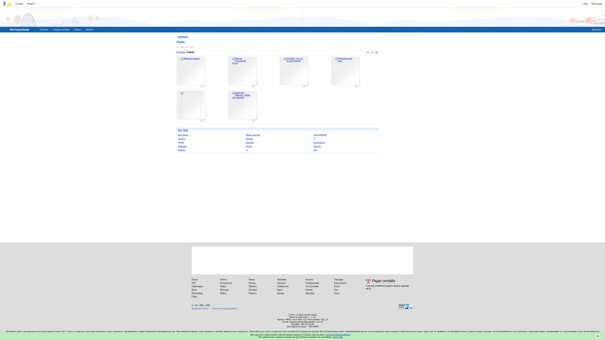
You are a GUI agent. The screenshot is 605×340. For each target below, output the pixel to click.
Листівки (253, 290)
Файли (223, 293)
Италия (249, 139)
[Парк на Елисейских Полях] (242, 71)
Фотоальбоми (312, 286)
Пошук (252, 279)
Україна (181, 139)
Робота (223, 279)
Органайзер (197, 293)
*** (315, 139)
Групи (337, 293)
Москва (317, 146)
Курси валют (340, 283)
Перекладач (197, 286)
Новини (309, 290)
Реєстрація (596, 4)
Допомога (596, 29)
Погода (252, 283)
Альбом (180, 52)
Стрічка (77, 29)
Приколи (253, 286)
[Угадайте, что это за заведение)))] (294, 71)
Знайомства (282, 286)
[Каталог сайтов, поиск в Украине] (406, 305)
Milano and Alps (253, 135)
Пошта (195, 279)
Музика (280, 293)
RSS (194, 283)
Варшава (182, 146)
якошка (183, 37)
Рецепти (252, 293)
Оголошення (226, 283)
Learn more (338, 337)
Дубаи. (249, 146)
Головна (19, 4)
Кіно (336, 290)
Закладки (338, 279)
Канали (89, 29)
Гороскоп (281, 283)
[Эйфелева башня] (191, 71)
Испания (250, 142)
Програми (281, 279)
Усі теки (183, 130)
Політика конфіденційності (225, 308)
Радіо (194, 296)
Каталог (309, 279)
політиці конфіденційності (338, 335)
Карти (280, 290)
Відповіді (310, 293)
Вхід (585, 4)
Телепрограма (312, 283)
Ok (597, 336)
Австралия (183, 135)
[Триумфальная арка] (345, 71)
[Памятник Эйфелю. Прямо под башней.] (242, 105)
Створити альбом (61, 29)
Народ (223, 286)
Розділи (30, 4)
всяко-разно (319, 142)
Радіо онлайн (383, 281)
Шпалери (224, 290)
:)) (247, 150)
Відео (194, 290)
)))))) (315, 150)
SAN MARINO (320, 135)
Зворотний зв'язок (200, 308)
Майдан (181, 150)
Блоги (337, 286)
